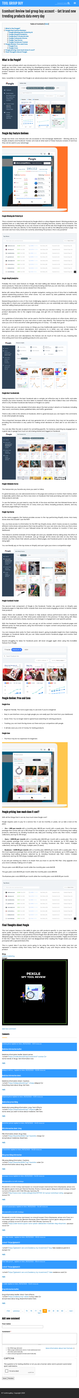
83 (62, 1311)
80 (49, 1311)
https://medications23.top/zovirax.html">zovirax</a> (28, 1057)
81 (53, 1311)
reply (3, 1063)
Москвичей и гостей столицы (13, 1181)
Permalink (39, 1044)
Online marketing (8, 956)
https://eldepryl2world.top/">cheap (21, 1083)
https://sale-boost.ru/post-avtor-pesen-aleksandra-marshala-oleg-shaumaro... (38, 1224)
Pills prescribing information (12, 1155)
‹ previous (16, 1311)
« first (8, 1311)
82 (58, 1311)
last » (40, 1313)
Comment (6, 1332)
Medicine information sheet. (11, 1076)
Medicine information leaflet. (12, 1049)
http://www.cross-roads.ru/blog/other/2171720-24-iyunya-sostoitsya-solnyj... (36, 1193)
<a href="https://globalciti (11, 1243)
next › (71, 1311)
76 (31, 1311)
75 (27, 1311)
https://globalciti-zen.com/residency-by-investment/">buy (30, 1248)
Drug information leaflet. (10, 1289)
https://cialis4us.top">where (19, 1297)
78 (40, 1311)
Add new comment (9, 1029)
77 (36, 1311)
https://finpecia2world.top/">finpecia (22, 1109)
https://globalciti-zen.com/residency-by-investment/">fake (30, 1272)
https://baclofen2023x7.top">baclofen (22, 1136)
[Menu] (74, 3)
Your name (6, 1324)
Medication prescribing (10, 1102)
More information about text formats (59, 1348)
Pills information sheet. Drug (11, 1128)
